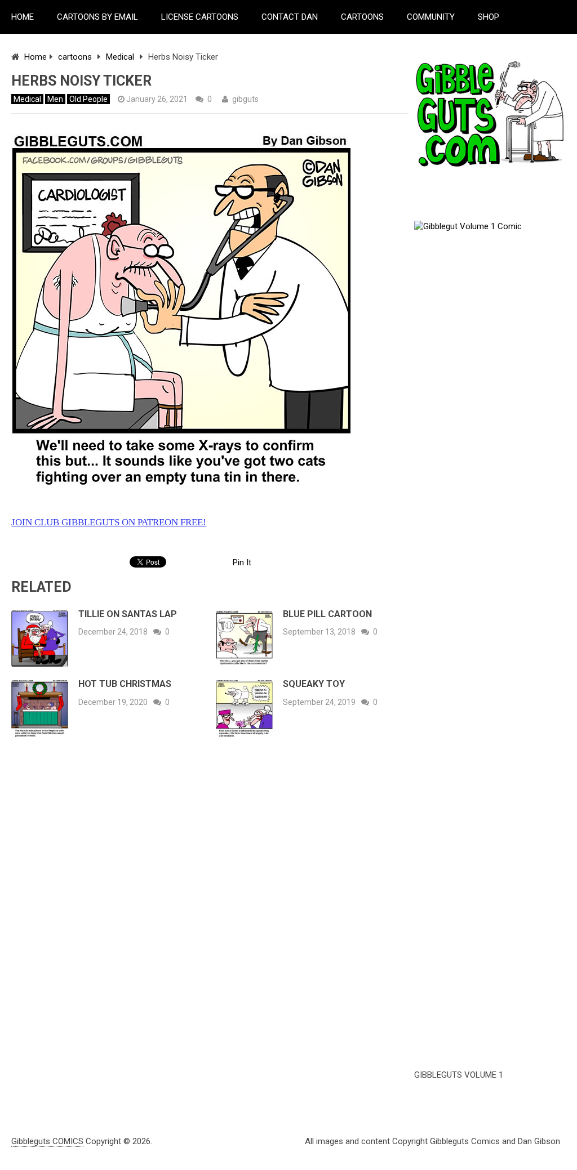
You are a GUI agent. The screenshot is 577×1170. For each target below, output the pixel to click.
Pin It (242, 562)
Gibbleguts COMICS (47, 1141)
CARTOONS (362, 17)
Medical (120, 57)
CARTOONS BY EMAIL (97, 17)
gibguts (245, 99)
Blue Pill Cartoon (327, 614)
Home (35, 57)
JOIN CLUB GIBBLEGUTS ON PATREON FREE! (108, 522)
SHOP (488, 17)
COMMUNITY (431, 17)
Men (55, 99)
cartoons (75, 57)
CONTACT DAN (289, 17)
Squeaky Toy (314, 683)
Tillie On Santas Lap (127, 614)
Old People (88, 99)
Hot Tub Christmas (124, 683)
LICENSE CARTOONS (199, 17)
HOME (22, 17)
